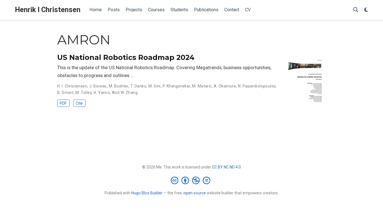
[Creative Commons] (192, 180)
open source (194, 193)
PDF (63, 103)
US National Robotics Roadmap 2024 (126, 57)
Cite (79, 103)
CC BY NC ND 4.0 (226, 167)
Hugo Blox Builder (147, 193)
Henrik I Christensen (47, 10)
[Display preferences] (366, 10)
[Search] (355, 10)
